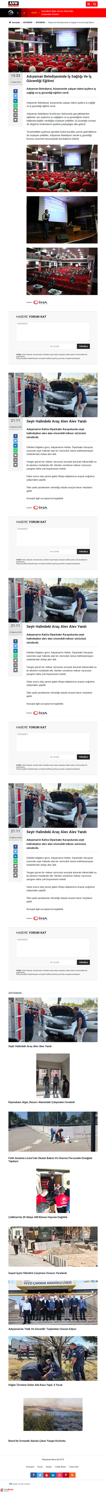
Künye (40, 1467)
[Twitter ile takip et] (40, 1475)
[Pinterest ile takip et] (66, 1475)
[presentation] (17, 12)
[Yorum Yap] (15, 120)
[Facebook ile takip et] (33, 1475)
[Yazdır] (15, 115)
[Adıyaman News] (13, 4)
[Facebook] (15, 91)
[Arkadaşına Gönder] (15, 110)
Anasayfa (30, 1467)
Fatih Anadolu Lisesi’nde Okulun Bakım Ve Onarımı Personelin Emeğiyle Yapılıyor (58, 13)
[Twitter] (15, 96)
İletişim (49, 1467)
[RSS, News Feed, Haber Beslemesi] (72, 1475)
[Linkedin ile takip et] (53, 1475)
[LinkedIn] (15, 101)
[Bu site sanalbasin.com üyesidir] (6, 1490)
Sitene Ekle (73, 1467)
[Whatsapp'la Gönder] (15, 105)
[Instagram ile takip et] (59, 1475)
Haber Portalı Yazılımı (21, 1484)
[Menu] (88, 4)
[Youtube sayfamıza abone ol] (46, 1475)
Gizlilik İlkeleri (60, 1467)
